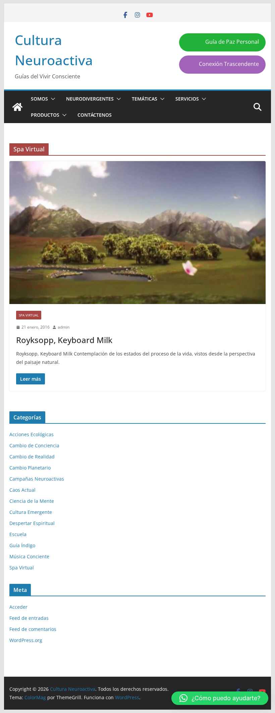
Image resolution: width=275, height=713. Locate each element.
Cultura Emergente (30, 512)
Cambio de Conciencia (34, 445)
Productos (45, 115)
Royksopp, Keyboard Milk (64, 339)
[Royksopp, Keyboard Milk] (137, 232)
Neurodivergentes (90, 99)
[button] (51, 99)
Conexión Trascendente (229, 64)
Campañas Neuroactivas (36, 479)
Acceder (18, 607)
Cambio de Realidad (32, 456)
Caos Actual (22, 490)
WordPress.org (25, 640)
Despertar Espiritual (32, 523)
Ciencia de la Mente (31, 501)
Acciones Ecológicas (31, 434)
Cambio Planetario (30, 467)
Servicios (187, 99)
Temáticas (144, 99)
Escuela (17, 534)
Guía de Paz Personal (232, 41)
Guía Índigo (22, 545)
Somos (39, 99)
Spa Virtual (29, 315)
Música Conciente (29, 556)
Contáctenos (94, 115)
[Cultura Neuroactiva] (17, 107)
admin (63, 327)
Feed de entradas (29, 618)
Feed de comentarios (32, 629)
